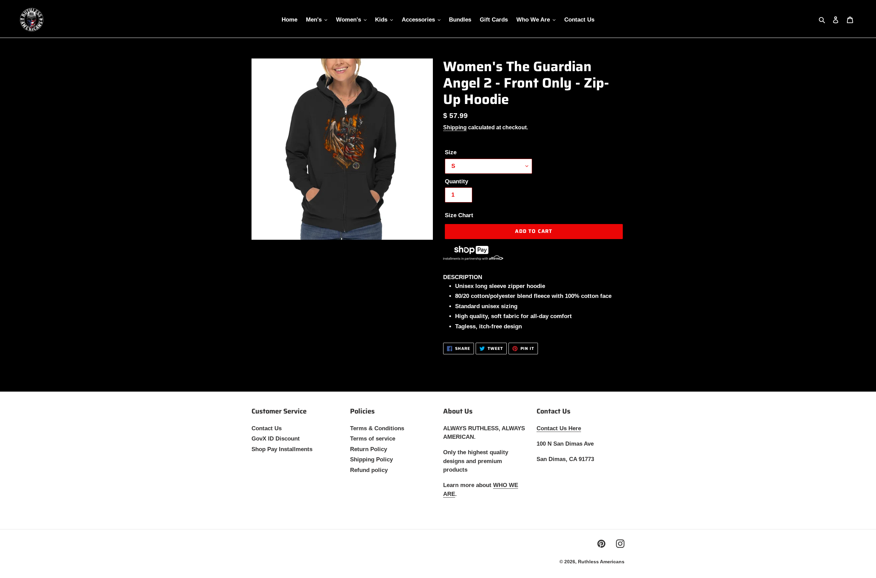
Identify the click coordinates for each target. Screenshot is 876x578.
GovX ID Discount (276, 438)
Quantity (456, 181)
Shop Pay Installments (282, 449)
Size (450, 152)
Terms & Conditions (377, 428)
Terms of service (372, 438)
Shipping (455, 127)
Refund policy (369, 470)
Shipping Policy (371, 459)
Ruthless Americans (601, 561)
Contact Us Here (559, 428)
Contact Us (267, 428)
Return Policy (368, 449)
